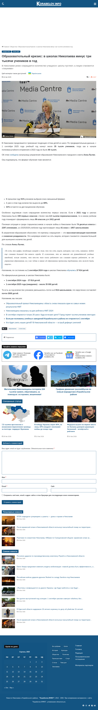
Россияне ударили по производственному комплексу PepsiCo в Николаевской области (50, 556)
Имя (4, 477)
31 (42, 681)
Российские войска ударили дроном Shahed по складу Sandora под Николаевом (48, 577)
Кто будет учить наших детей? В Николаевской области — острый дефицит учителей (43, 323)
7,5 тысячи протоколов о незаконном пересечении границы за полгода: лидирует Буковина (16, 427)
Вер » (12, 688)
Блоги (66, 646)
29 (30, 681)
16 (36, 672)
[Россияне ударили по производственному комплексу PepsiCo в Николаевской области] (8, 559)
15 (30, 672)
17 (42, 672)
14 (24, 672)
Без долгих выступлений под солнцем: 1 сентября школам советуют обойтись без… (50, 598)
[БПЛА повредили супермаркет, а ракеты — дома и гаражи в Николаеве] (8, 520)
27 (18, 681)
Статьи (54, 662)
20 (18, 677)
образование (12, 328)
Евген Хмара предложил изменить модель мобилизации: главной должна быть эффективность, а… (56, 567)
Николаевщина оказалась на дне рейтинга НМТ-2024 (29, 311)
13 (18, 672)
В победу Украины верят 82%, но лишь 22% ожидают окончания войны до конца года (48, 427)
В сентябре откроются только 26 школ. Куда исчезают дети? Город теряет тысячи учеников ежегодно (50, 315)
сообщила (13, 155)
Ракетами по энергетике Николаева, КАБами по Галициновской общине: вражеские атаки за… (54, 538)
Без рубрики (56, 646)
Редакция (79, 653)
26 (13, 681)
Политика (65, 654)
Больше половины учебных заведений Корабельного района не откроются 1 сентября (48, 319)
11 (7, 672)
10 (42, 667)
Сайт (52, 486)
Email (4, 486)
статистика (22, 328)
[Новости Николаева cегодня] (49, 4)
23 (36, 677)
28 (24, 681)
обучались (71, 270)
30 (36, 681)
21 (24, 677)
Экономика (56, 667)
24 (42, 677)
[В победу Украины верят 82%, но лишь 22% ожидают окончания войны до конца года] (48, 414)
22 (30, 677)
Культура (64, 650)
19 (13, 677)
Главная (6, 47)
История (55, 650)
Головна (78, 649)
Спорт (68, 658)
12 (13, 672)
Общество (13, 47)
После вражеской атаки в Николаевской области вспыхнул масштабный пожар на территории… (54, 527)
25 (7, 681)
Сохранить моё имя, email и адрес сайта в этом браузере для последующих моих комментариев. (41, 495)
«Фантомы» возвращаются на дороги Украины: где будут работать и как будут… (48, 588)
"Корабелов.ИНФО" (46, 698)
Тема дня (16, 51)
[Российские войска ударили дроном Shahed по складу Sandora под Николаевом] (8, 581)
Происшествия (57, 658)
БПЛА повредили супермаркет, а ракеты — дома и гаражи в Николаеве (45, 516)
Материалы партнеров (84, 665)
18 (7, 677)
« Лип (6, 688)
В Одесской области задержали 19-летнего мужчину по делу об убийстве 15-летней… (50, 609)
